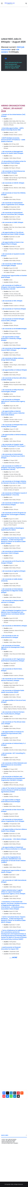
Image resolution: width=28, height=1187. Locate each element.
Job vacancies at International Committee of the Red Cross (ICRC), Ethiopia (13, 456)
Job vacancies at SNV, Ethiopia (12, 301)
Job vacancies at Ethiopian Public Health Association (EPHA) (12, 691)
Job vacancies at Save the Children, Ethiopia (13, 194)
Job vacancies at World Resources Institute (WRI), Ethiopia (13, 172)
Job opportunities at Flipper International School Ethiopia (10, 800)
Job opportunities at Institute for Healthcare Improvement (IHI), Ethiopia (12, 733)
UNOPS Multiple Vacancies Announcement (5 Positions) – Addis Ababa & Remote (13, 139)
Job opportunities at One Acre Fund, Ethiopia (13, 701)
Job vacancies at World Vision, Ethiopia (11, 670)
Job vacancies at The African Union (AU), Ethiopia (13, 723)
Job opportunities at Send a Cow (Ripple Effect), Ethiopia (12, 243)
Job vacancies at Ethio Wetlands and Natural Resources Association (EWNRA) (14, 765)
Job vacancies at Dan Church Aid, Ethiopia (12, 810)
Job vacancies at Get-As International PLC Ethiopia (10, 636)
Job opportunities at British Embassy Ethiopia (13, 435)
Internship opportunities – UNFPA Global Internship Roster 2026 (12, 129)
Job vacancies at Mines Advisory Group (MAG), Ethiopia (12, 359)
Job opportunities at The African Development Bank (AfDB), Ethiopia (12, 233)
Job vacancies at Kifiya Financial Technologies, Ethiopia (12, 390)
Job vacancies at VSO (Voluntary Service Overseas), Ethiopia (12, 679)
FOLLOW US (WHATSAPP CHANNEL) (10, 1143)
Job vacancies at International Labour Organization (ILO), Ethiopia (12, 203)
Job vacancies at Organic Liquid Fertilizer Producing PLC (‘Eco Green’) (13, 445)
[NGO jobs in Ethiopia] (9, 3)
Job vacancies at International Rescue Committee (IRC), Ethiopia (12, 213)
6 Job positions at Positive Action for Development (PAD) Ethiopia (13, 162)
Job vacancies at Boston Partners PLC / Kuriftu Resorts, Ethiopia (12, 713)
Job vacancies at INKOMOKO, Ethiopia (14, 626)
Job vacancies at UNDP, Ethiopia (12, 222)
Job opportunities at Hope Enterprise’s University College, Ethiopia (11, 338)
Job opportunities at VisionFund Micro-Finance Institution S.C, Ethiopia (13, 848)
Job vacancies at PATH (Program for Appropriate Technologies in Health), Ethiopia (13, 514)
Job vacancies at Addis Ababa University (11, 580)
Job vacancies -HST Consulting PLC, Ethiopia (13, 754)
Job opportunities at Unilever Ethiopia (14, 370)
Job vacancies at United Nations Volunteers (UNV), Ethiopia (12, 552)
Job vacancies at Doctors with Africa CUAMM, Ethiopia (13, 379)
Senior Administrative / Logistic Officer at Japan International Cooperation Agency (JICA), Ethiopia (13, 892)
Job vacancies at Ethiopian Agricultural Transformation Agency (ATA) (13, 401)
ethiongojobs (13, 987)
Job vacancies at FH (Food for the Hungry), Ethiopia (12, 562)
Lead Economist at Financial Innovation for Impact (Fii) (11, 948)
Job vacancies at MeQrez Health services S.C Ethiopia (12, 601)
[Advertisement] (14, 22)
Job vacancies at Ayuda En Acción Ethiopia (13, 255)
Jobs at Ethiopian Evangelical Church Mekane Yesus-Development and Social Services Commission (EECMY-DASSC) (14, 613)
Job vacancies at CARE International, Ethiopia (13, 881)
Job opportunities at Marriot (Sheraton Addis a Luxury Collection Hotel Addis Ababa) (13, 413)
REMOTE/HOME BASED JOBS (8, 1142)
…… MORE (13, 957)
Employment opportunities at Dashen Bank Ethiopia (14, 276)
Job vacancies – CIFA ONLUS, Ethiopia (14, 839)
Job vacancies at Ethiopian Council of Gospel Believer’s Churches (14, 494)
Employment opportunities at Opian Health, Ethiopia (13, 871)
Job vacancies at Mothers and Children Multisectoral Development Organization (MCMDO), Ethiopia (13, 778)
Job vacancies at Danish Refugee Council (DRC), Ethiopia (12, 320)
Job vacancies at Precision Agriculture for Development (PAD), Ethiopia (12, 647)
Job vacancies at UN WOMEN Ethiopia (14, 329)
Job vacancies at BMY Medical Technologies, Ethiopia (11, 265)
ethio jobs (13, 1078)
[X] (7, 1092)
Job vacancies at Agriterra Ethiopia (13, 571)
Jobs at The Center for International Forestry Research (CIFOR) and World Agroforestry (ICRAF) (13, 790)
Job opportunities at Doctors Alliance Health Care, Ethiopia (14, 830)
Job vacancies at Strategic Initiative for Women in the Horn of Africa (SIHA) (13, 482)
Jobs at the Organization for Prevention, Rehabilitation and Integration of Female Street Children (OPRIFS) (13, 859)
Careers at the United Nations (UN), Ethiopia (13, 115)
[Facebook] (3, 1092)
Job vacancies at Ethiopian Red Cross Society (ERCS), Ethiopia (14, 425)
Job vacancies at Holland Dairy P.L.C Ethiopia (13, 744)
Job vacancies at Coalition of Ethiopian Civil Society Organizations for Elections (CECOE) (13, 287)
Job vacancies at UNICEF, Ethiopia (13, 183)
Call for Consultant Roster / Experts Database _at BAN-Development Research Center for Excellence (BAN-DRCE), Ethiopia (13, 540)
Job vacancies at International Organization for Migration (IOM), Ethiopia (12, 590)
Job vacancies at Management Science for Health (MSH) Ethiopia (12, 152)
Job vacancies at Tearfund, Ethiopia (14, 309)
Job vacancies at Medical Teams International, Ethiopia (12, 504)
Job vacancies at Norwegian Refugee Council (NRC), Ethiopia (14, 349)
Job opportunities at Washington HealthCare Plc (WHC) (12, 529)
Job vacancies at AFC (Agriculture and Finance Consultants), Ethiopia (13, 660)
